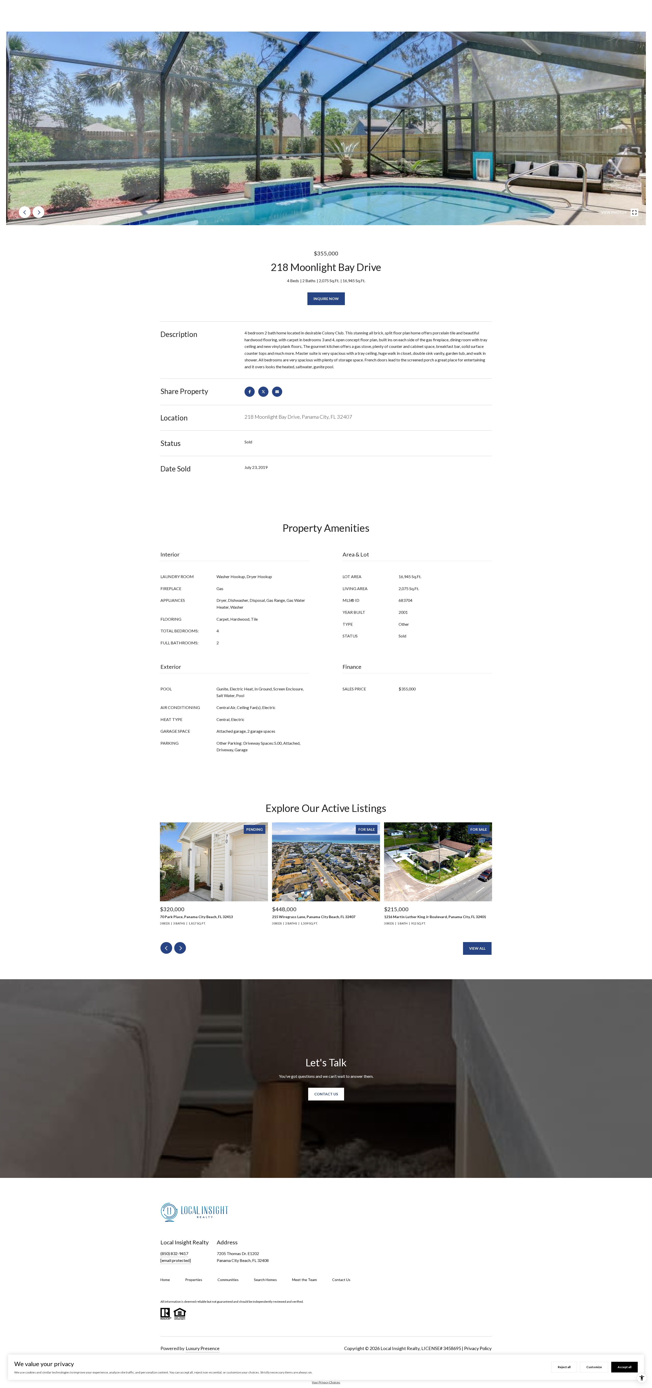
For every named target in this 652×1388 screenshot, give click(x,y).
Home (165, 1279)
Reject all (564, 1367)
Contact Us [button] (326, 1094)
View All (477, 948)
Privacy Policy (478, 1348)
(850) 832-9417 (174, 1253)
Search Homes (265, 1279)
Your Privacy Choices (326, 1382)
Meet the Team (304, 1279)
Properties (193, 1279)
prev (25, 212)
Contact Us (341, 1279)
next (38, 212)
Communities (228, 1279)
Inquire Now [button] (326, 298)
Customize (594, 1367)
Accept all (624, 1367)
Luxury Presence (203, 1348)
